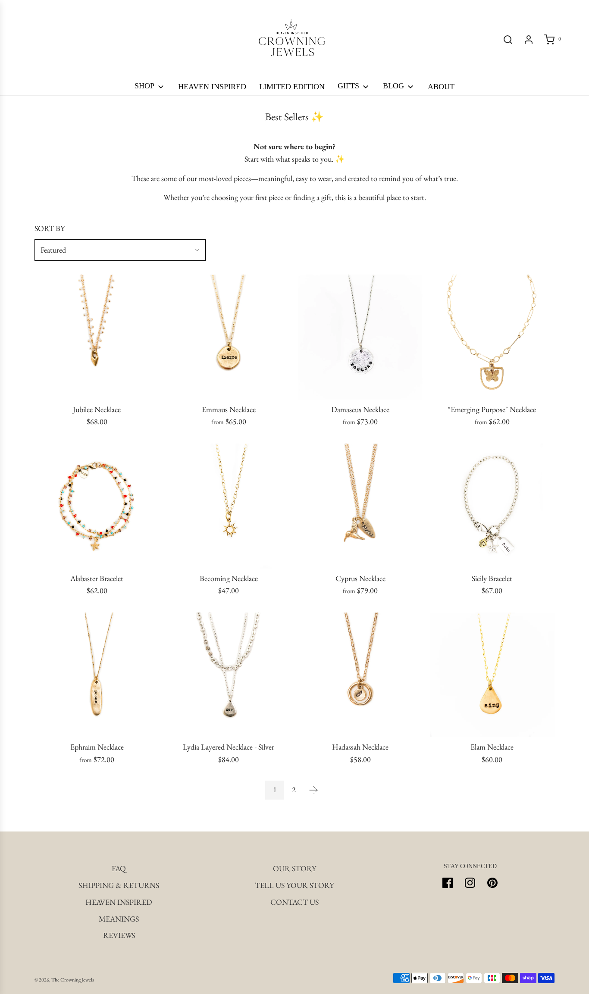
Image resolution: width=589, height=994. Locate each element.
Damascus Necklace (360, 409)
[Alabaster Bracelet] (97, 506)
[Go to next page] (313, 790)
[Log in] (528, 39)
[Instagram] (470, 882)
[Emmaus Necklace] (228, 337)
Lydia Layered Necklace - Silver (228, 747)
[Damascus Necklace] (360, 337)
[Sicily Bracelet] (492, 506)
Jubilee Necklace (97, 409)
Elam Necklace (492, 747)
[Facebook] (447, 882)
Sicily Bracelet (492, 578)
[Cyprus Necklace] (360, 506)
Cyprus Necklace (360, 578)
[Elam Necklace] (492, 675)
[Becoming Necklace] (228, 506)
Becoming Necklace (229, 578)
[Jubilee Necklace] (97, 337)
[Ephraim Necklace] (97, 675)
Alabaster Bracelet (96, 578)
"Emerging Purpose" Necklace (492, 409)
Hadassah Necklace (360, 747)
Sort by (49, 228)
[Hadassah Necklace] (360, 675)
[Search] (508, 39)
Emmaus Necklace (229, 409)
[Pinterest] (492, 882)
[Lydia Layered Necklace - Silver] (228, 675)
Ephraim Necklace (97, 747)
